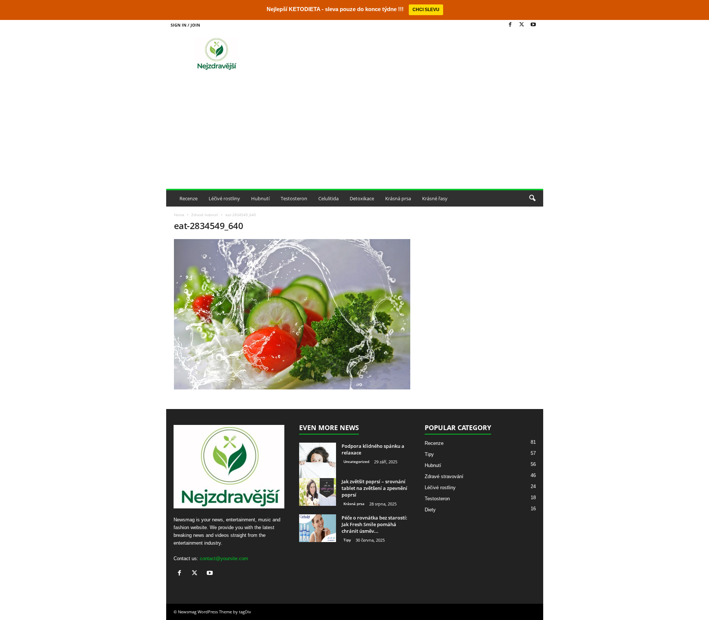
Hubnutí (260, 198)
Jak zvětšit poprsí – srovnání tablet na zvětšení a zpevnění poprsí (374, 488)
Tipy (347, 539)
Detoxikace (362, 198)
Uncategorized (356, 461)
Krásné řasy (435, 198)
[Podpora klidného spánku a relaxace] (317, 461)
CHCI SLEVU (425, 9)
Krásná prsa (398, 198)
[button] (532, 198)
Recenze (188, 198)
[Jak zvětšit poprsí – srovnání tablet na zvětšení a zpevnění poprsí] (317, 492)
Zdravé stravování (444, 476)
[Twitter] (521, 25)
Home (179, 214)
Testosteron (294, 198)
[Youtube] (533, 25)
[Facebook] (510, 25)
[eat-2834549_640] (292, 314)
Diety (430, 509)
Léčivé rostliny (224, 198)
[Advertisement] (354, 133)
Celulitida (328, 198)
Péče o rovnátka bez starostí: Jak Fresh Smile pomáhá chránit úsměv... (374, 524)
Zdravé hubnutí (204, 214)
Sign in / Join (185, 25)
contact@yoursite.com (224, 558)
